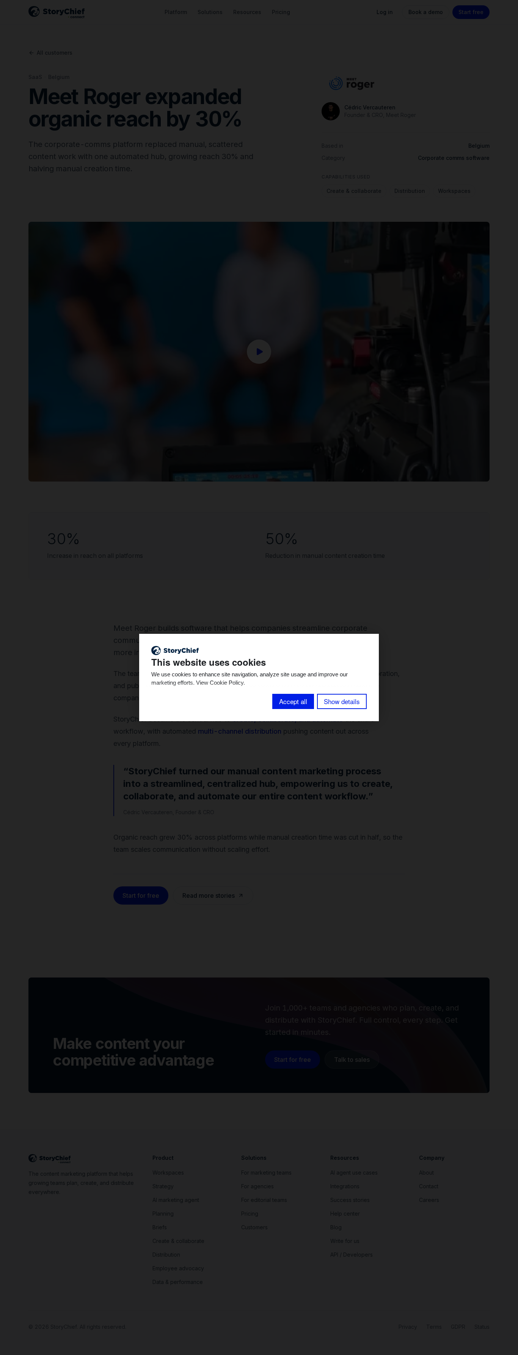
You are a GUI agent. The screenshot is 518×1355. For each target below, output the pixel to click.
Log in (385, 12)
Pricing (281, 12)
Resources (247, 12)
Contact (428, 1186)
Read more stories (208, 895)
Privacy (408, 1326)
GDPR (458, 1326)
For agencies (257, 1186)
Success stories (350, 1200)
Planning (163, 1213)
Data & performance (177, 1282)
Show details (342, 701)
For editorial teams (264, 1200)
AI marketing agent (175, 1200)
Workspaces (454, 191)
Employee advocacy (178, 1268)
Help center (345, 1213)
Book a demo (425, 12)
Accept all (293, 701)
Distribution (409, 191)
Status (482, 1326)
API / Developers (351, 1254)
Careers (429, 1200)
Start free (470, 12)
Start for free (140, 895)
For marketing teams (266, 1172)
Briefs (159, 1227)
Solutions (210, 12)
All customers (54, 52)
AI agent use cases (354, 1172)
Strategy (163, 1186)
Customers (254, 1227)
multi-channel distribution (239, 731)
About (426, 1172)
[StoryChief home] (56, 12)
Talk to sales (352, 1059)
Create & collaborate (353, 191)
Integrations (344, 1186)
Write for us (344, 1241)
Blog (336, 1227)
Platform (176, 12)
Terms (434, 1326)
